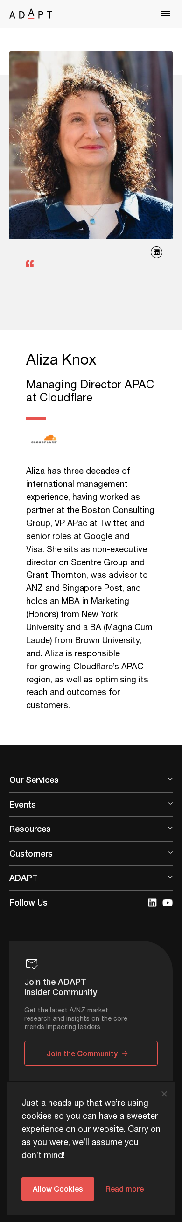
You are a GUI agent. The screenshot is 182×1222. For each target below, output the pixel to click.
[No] (163, 1093)
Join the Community (82, 1053)
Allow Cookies (58, 1188)
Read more (124, 1188)
